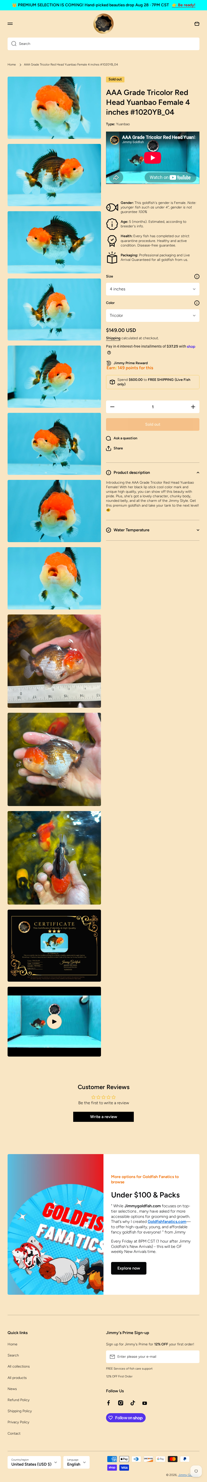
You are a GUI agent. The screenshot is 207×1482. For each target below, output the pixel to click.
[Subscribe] (193, 1356)
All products (17, 1378)
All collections (19, 1366)
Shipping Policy (20, 1411)
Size (109, 276)
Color (110, 303)
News (12, 1389)
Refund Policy (19, 1400)
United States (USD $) (31, 1464)
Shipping (113, 338)
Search (13, 1355)
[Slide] (196, 276)
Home (12, 64)
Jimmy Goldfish (188, 1475)
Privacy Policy (18, 1422)
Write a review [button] (103, 1116)
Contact (14, 1433)
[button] (114, 448)
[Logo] (103, 24)
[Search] (12, 44)
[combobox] (103, 44)
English (73, 1464)
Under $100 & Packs (145, 1194)
